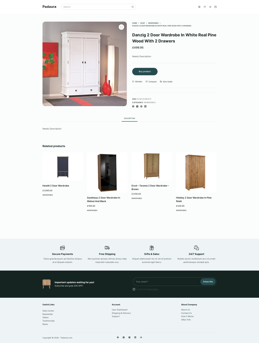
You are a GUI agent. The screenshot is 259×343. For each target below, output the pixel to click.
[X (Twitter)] (137, 106)
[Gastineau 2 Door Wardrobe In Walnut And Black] (107, 172)
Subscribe (208, 281)
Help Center (48, 310)
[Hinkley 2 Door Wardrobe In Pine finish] (196, 172)
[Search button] (133, 7)
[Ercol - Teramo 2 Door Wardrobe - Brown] (152, 166)
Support (116, 316)
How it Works (187, 316)
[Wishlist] (205, 7)
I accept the (147, 289)
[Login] (199, 7)
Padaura (49, 7)
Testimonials (48, 320)
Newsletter (47, 314)
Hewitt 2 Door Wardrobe (55, 185)
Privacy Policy (152, 289)
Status (45, 317)
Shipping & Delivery (121, 313)
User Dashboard (119, 309)
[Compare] (210, 7)
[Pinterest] (141, 106)
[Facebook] (133, 106)
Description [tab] (129, 118)
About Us (185, 309)
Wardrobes (150, 102)
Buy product (145, 71)
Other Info (186, 319)
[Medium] (141, 337)
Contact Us (186, 313)
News (45, 324)
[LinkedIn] (145, 106)
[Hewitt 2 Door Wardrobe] (62, 166)
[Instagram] (129, 337)
